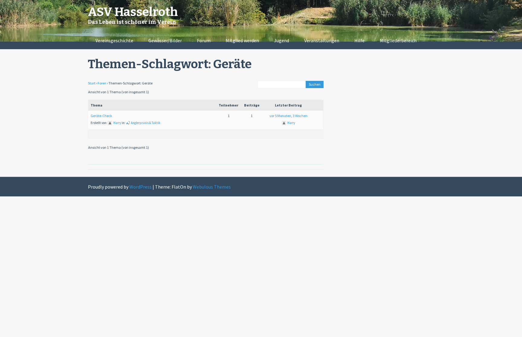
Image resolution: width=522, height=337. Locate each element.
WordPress (140, 187)
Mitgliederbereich (398, 40)
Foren (102, 83)
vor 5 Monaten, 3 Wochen (288, 115)
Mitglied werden (242, 40)
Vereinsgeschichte (114, 40)
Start (91, 83)
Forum (204, 40)
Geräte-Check (101, 115)
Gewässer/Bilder (165, 40)
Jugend (281, 40)
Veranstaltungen (321, 40)
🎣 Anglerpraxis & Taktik (143, 123)
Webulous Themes (212, 187)
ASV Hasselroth (133, 12)
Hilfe (359, 40)
